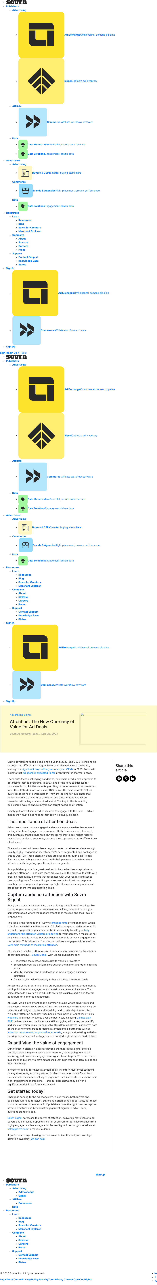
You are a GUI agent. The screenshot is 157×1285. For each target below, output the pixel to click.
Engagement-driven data (51, 153)
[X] (126, 778)
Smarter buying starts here (56, 172)
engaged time (59, 922)
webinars (13, 1017)
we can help (38, 1138)
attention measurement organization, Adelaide (34, 1032)
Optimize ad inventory (80, 80)
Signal (27, 714)
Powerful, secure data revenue (56, 144)
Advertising (16, 714)
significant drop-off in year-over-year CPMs (47, 769)
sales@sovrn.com (18, 1128)
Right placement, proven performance (66, 190)
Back (24, 352)
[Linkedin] (133, 778)
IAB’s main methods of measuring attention (32, 944)
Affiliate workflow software (70, 122)
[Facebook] (119, 778)
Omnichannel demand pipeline (89, 34)
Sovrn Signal (39, 954)
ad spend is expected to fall (39, 772)
